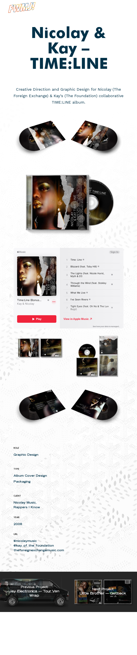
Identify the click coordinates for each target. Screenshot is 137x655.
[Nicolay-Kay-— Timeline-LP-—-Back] (40, 139)
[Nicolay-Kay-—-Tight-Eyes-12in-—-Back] (40, 409)
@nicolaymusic (25, 541)
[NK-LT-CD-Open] (97, 355)
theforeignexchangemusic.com (39, 550)
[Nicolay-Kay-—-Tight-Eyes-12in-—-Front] (97, 409)
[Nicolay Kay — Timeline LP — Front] (97, 139)
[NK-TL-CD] (40, 347)
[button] (127, 7)
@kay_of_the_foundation (34, 545)
